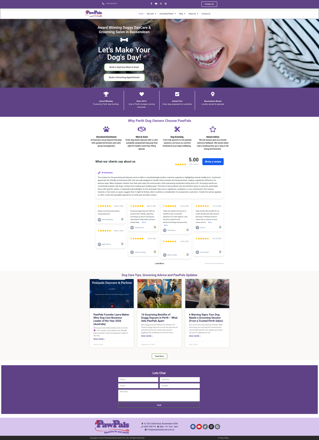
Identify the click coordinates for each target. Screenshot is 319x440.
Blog (181, 14)
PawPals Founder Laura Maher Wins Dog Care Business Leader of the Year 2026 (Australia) (111, 319)
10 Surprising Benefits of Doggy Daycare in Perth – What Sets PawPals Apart (159, 317)
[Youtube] (199, 426)
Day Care (150, 14)
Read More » (99, 339)
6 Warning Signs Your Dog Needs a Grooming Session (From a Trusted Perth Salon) (206, 317)
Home (141, 14)
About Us (192, 14)
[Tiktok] (205, 426)
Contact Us (206, 14)
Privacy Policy (223, 438)
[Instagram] (211, 426)
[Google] (217, 426)
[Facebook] (193, 426)
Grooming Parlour (166, 14)
